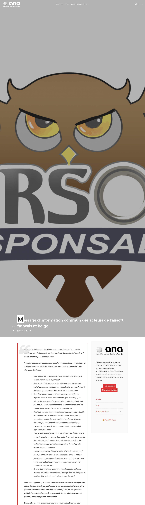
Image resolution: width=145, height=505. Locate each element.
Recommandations (79, 4)
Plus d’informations (109, 390)
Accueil (59, 4)
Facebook (110, 420)
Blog (67, 4)
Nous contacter (109, 386)
